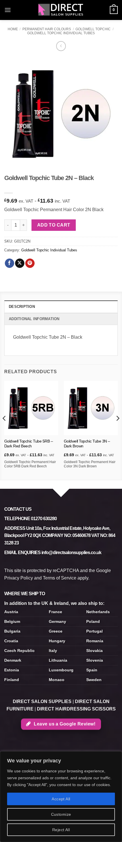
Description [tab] (22, 306)
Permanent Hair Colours (46, 29)
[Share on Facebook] (9, 263)
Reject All (61, 829)
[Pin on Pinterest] (30, 263)
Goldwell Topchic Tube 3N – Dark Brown (87, 444)
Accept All (61, 799)
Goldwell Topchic (93, 29)
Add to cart (53, 225)
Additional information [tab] (34, 319)
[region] (61, 796)
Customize (61, 814)
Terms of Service (59, 578)
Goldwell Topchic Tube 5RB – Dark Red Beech (28, 444)
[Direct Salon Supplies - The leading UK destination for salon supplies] (61, 10)
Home (13, 29)
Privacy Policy (18, 578)
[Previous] (4, 429)
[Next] (117, 429)
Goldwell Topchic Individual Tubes (61, 33)
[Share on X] (19, 263)
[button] (7, 10)
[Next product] (61, 46)
